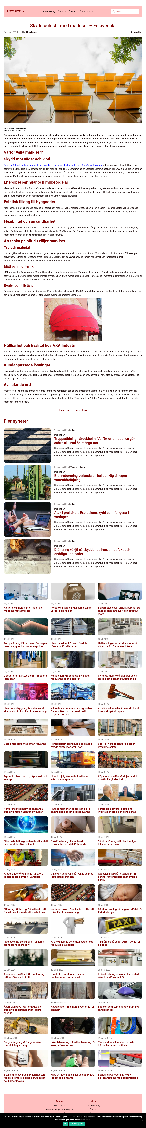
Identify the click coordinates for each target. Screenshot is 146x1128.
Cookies (73, 11)
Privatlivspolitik (77, 1124)
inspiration (136, 32)
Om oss (62, 11)
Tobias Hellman (77, 467)
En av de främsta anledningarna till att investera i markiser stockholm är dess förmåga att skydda (53, 165)
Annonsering (48, 11)
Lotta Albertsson (28, 32)
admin (73, 430)
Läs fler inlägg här (73, 410)
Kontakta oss (86, 11)
